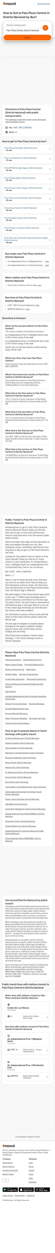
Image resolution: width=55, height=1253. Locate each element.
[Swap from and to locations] (45, 28)
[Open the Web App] (42, 1189)
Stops (31, 1174)
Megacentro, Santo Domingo (17, 768)
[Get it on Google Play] (10, 1189)
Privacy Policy (20, 1196)
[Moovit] (9, 4)
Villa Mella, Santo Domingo (16, 804)
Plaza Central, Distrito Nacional (18, 763)
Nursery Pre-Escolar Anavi (16, 704)
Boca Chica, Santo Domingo (16, 782)
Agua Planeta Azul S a (32, 660)
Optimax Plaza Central (14, 670)
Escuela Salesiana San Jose (17, 709)
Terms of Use (8, 1196)
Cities (31, 1178)
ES (5, 1180)
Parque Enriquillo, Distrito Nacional (19, 743)
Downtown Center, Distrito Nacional (20, 821)
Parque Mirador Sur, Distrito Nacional (20, 826)
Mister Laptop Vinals (13, 665)
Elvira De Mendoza (36, 704)
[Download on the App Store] (26, 1189)
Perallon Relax (11, 674)
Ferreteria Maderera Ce (34, 665)
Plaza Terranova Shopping (16, 718)
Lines (31, 1163)
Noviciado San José (37, 718)
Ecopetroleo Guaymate (14, 679)
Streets (31, 1170)
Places (31, 1167)
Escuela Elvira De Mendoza (16, 714)
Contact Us (31, 1196)
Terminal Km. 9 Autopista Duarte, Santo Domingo (25, 787)
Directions (32, 1182)
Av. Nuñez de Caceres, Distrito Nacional (21, 772)
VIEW (47, 261)
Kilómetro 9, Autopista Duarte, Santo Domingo (24, 753)
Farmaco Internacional (28, 674)
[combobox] (27, 26)
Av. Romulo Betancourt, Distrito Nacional (22, 738)
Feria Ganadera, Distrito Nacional (18, 748)
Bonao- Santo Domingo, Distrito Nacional (22, 799)
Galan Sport (31, 670)
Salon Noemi (10, 692)
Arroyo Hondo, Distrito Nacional (18, 777)
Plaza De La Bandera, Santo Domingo (20, 758)
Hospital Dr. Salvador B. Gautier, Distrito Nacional (25, 809)
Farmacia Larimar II (13, 660)
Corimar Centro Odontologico (17, 723)
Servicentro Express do (36, 679)
